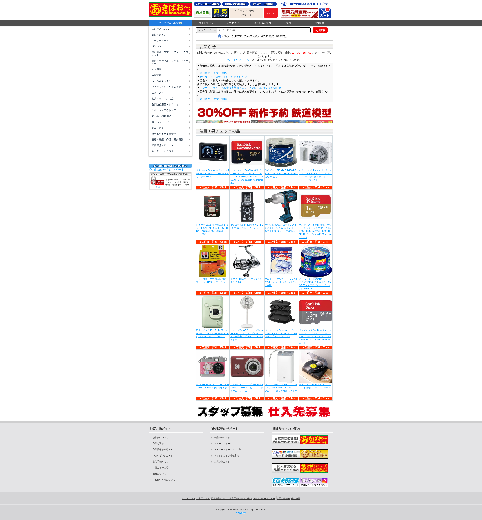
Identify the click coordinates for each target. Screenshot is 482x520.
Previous (192, 115)
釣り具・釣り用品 (161, 116)
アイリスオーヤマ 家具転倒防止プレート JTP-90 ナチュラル (212, 281)
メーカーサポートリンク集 (227, 449)
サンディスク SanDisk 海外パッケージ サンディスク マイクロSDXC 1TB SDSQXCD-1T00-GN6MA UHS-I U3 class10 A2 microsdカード (246, 176)
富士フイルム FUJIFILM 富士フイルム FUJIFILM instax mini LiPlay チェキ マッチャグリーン (212, 333)
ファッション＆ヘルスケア (166, 87)
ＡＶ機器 (156, 69)
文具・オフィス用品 (163, 98)
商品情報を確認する (163, 449)
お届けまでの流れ (162, 467)
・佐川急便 (203, 73)
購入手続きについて (163, 461)
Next (336, 115)
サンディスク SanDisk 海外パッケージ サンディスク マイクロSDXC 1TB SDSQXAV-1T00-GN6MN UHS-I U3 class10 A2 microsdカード (315, 231)
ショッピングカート (163, 455)
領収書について (160, 437)
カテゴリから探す (169, 22)
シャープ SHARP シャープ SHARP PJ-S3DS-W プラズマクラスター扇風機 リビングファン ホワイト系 (246, 335)
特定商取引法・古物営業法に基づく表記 (231, 498)
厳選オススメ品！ (161, 28)
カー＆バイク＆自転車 (164, 133)
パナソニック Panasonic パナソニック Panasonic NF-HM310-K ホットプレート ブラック (281, 333)
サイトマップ (206, 22)
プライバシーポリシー (264, 498)
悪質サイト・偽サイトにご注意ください (223, 76)
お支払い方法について (164, 479)
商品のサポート (222, 437)
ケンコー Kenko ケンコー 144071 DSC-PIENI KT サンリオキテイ (212, 386)
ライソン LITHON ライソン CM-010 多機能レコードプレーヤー (315, 386)
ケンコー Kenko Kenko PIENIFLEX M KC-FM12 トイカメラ (246, 226)
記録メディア (159, 34)
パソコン (156, 46)
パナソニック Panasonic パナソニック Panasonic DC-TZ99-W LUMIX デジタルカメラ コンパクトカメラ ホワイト (315, 175)
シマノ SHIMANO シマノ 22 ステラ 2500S (246, 281)
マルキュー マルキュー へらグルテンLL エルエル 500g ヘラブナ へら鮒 (281, 282)
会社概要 (295, 498)
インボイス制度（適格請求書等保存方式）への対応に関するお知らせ (240, 87)
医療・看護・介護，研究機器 (167, 139)
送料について (159, 473)
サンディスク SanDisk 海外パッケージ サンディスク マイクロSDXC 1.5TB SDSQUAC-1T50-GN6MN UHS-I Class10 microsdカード (315, 336)
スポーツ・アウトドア (164, 110)
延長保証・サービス (163, 145)
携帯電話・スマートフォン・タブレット (170, 53)
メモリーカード (160, 40)
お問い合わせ (283, 498)
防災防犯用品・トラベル (165, 104)
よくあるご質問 (262, 22)
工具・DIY (157, 92)
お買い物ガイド (222, 461)
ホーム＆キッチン (161, 81)
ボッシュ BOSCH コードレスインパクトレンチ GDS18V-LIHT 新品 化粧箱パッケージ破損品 (281, 227)
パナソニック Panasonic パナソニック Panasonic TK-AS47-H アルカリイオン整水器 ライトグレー (281, 389)
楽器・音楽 (158, 127)
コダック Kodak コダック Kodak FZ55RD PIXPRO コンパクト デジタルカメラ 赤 (246, 387)
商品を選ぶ (158, 443)
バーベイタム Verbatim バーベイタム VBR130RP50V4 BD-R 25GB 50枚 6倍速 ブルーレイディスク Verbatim (315, 284)
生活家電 (156, 75)
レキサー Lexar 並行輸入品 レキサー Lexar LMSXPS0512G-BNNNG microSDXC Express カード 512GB (212, 229)
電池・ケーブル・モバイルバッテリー (170, 62)
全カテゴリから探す (163, 151)
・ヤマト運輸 (219, 73)
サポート (291, 22)
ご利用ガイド (234, 22)
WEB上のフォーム (238, 59)
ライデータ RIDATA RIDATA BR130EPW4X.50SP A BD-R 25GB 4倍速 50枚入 (281, 173)
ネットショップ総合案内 (226, 455)
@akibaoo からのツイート (166, 169)
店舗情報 (319, 22)
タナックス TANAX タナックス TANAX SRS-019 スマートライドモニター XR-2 (212, 173)
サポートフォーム (223, 443)
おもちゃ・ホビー (161, 122)
